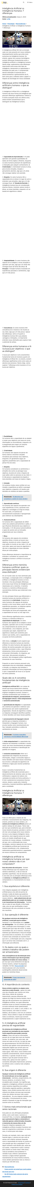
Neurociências (21, 24)
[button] (23, 2)
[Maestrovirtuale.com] (5, 2)
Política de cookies (17, 1184)
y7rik (8, 19)
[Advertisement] (17, 122)
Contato (27, 1182)
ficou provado (19, 966)
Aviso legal (21, 1182)
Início (4, 24)
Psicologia (11, 24)
